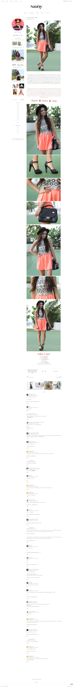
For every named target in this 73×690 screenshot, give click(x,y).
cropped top (34, 370)
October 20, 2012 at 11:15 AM (33, 520)
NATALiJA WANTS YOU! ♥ (34, 468)
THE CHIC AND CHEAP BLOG (32, 574)
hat (32, 371)
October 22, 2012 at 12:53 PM (33, 612)
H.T (29, 406)
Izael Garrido (32, 611)
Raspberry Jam (32, 394)
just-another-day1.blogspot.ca (31, 651)
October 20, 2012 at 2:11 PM (33, 546)
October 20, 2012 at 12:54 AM (33, 442)
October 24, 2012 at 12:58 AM (31, 640)
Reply (28, 403)
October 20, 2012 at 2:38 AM (33, 469)
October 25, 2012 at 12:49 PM (33, 647)
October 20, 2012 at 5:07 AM (33, 493)
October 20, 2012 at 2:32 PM (33, 558)
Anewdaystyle (32, 441)
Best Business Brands (34, 433)
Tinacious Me (32, 413)
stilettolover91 (33, 629)
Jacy (30, 589)
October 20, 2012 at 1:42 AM (33, 452)
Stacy (30, 557)
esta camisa (44, 93)
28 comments (55, 371)
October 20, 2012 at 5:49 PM (33, 570)
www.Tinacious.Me (30, 417)
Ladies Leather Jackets (30, 659)
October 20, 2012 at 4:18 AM (33, 486)
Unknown (31, 451)
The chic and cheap (33, 569)
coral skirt (30, 370)
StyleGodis (45, 357)
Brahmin (45, 361)
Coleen (30, 582)
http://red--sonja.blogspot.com (33, 504)
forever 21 (30, 371)
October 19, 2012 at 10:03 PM (33, 395)
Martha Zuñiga (32, 601)
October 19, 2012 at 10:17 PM (33, 407)
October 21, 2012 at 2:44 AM (33, 583)
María (30, 545)
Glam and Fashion (33, 519)
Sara (30, 509)
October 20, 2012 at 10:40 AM (33, 510)
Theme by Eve (69, 686)
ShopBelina (47, 362)
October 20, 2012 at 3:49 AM (33, 476)
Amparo (30, 475)
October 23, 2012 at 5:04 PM (33, 630)
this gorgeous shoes (47, 82)
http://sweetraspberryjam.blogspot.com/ (33, 401)
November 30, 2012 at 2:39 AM (34, 657)
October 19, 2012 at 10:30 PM (33, 423)
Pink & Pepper (45, 356)
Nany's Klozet (6, 686)
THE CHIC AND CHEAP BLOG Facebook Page (34, 575)
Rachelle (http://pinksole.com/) (36, 422)
